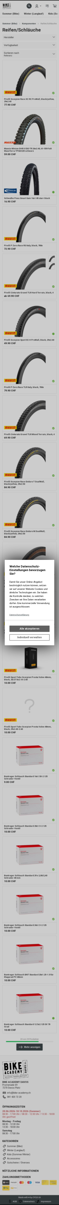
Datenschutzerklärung (19, 615)
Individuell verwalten (29, 637)
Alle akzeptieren (29, 628)
